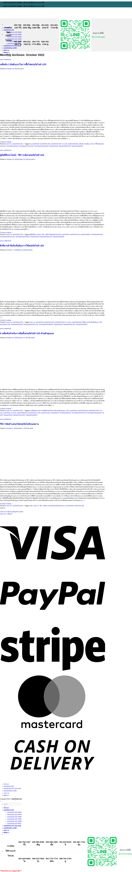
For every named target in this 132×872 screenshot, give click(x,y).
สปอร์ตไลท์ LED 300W (14, 32)
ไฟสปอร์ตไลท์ (53, 146)
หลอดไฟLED (54, 413)
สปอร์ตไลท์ (35, 144)
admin (22, 68)
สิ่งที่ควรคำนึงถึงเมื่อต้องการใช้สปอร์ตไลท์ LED (22, 245)
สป (31, 144)
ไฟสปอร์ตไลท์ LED (65, 146)
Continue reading (6, 142)
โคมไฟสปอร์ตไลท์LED (41, 146)
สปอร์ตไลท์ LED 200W (14, 37)
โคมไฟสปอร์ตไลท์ (12, 146)
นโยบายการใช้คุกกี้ (6, 514)
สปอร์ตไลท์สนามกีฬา (10, 48)
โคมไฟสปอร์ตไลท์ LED (26, 146)
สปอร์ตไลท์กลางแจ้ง (34, 413)
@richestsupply (98, 37)
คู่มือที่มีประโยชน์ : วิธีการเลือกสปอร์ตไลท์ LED (22, 155)
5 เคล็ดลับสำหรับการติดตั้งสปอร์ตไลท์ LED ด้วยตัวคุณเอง (27, 333)
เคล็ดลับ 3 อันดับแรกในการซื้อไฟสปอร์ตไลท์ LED (23, 64)
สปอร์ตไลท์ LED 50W (14, 43)
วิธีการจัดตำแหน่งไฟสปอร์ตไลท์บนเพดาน (19, 424)
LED (67, 410)
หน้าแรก (6, 784)
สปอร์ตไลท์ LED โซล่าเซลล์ (12, 46)
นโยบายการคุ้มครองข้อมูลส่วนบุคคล (11, 511)
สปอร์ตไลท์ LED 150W (14, 39)
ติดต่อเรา (6, 52)
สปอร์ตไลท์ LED (9, 30)
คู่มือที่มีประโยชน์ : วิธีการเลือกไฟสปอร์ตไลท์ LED (45, 234)
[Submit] (4, 806)
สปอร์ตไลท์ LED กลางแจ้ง (59, 144)
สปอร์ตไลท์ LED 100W (14, 821)
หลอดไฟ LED (45, 413)
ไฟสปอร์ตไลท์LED (77, 146)
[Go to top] (0, 801)
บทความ (6, 50)
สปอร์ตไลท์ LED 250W (14, 34)
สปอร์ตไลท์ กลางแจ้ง (9, 413)
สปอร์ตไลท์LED (73, 144)
